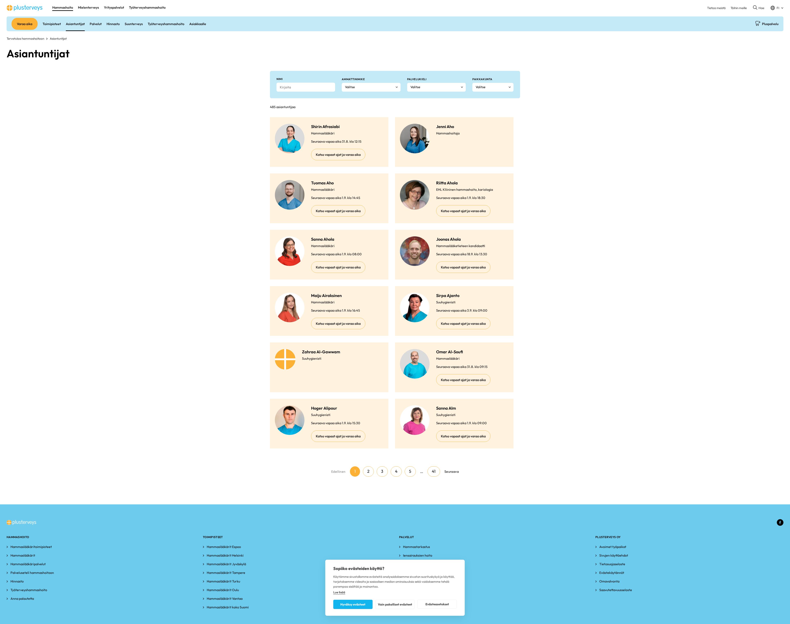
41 (434, 471)
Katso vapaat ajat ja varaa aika (338, 155)
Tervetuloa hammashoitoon (25, 38)
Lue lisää (339, 592)
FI (778, 8)
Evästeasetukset (437, 604)
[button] (759, 8)
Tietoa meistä (716, 8)
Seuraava (451, 471)
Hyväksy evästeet (352, 604)
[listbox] (371, 87)
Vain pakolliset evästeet (395, 604)
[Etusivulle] (24, 8)
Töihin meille (739, 8)
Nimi (279, 79)
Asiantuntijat (58, 38)
